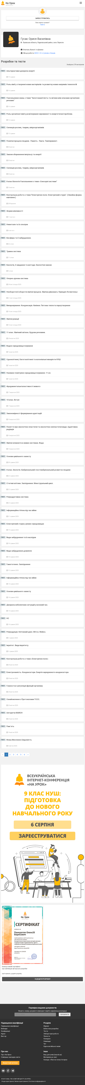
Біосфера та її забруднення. (18, 238)
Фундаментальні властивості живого (23, 386)
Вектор (3, 1036)
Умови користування (21, 1081)
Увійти (42, 24)
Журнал (46, 1026)
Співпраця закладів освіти (10, 1057)
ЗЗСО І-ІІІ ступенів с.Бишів (44, 53)
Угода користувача (7, 1081)
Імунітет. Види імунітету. (17, 645)
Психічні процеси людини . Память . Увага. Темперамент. (32, 141)
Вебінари (4, 1029)
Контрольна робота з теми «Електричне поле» (27, 659)
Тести (46, 1031)
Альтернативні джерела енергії (20, 71)
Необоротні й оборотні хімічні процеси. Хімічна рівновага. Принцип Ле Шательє (42, 292)
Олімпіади (47, 1041)
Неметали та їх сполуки (17, 224)
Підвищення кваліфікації (10, 1026)
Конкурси (47, 1039)
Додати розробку (43, 979)
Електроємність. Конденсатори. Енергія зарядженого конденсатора (37, 672)
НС (7, 618)
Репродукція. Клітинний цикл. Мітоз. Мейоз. (26, 632)
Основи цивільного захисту (18, 456)
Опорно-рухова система (17, 278)
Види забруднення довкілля (19, 551)
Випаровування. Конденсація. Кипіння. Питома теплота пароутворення (38, 305)
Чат (45, 1044)
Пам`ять (10, 726)
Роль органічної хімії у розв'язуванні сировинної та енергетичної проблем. (39, 114)
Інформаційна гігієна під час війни (21, 510)
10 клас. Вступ (12, 400)
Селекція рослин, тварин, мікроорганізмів (25, 127)
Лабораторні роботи (51, 1034)
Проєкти (47, 1036)
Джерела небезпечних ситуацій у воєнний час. (27, 605)
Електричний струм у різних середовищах (25, 524)
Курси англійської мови (52, 1046)
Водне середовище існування (19, 346)
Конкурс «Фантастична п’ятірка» (55, 1060)
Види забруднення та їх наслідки (21, 537)
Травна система (13, 251)
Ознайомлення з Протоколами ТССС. (23, 699)
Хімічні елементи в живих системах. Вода (25, 443)
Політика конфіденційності (37, 1081)
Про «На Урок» (6, 1055)
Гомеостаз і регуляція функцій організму (24, 686)
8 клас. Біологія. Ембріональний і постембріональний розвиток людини (38, 470)
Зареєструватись (42, 18)
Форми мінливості (14, 211)
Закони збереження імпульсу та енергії (23, 154)
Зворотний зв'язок (10, 1063)
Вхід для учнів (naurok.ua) (53, 1055)
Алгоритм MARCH (14, 713)
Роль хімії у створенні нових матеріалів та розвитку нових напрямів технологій (41, 84)
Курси (3, 1034)
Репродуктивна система (17, 497)
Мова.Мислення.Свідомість (19, 740)
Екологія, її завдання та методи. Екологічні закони (29, 265)
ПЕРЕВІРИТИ (64, 1014)
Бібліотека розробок (51, 1029)
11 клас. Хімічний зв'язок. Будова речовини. (25, 332)
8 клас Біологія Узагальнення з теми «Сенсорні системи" (31, 181)
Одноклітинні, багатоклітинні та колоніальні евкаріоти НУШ (33, 359)
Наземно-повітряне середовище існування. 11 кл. (28, 373)
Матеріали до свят (50, 1057)
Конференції (5, 1031)
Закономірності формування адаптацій (24, 413)
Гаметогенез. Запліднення (18, 564)
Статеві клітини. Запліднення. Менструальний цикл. (29, 483)
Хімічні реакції (12, 319)
